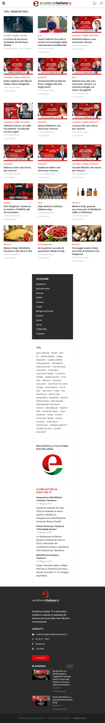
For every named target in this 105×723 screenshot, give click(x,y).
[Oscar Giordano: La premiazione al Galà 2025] (41, 701)
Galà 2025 (46, 380)
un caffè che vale (44, 429)
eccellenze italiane (44, 374)
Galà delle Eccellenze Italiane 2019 (50, 208)
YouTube (39, 648)
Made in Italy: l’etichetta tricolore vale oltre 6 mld (18, 249)
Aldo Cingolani (42, 353)
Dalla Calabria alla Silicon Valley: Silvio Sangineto (18, 82)
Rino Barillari (52, 408)
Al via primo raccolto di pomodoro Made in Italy (51, 249)
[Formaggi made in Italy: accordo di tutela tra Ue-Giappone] (86, 233)
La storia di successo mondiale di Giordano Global (16, 42)
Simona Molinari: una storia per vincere (49, 127)
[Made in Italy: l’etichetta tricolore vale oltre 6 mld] (18, 233)
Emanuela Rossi (52, 377)
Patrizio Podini (42, 401)
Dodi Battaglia (59, 367)
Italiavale (76, 36)
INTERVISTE (42, 77)
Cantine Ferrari (47, 357)
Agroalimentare (45, 245)
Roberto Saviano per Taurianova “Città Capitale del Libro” (50, 527)
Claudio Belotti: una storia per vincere (86, 169)
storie (50, 415)
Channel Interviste (90, 36)
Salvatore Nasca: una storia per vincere (84, 40)
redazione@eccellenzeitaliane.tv (50, 634)
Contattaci (41, 658)
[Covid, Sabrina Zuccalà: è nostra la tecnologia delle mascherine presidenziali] (52, 24)
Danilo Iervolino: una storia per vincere (49, 169)
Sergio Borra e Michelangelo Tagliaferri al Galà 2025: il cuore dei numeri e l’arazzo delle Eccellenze (61, 678)
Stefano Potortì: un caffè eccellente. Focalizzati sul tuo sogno (17, 128)
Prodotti (76, 203)
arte (61, 353)
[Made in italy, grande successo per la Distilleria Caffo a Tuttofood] (86, 191)
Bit (37, 357)
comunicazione (42, 363)
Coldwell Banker (54, 360)
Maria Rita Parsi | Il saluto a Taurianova (47, 556)
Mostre (7, 203)
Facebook (39, 644)
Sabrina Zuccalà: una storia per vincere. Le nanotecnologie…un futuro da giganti (84, 85)
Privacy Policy (80, 718)
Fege (38, 380)
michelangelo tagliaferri (47, 398)
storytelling (42, 425)
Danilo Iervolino (43, 367)
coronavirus (57, 363)
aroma (54, 353)
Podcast (7, 36)
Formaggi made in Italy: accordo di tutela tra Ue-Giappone (86, 251)
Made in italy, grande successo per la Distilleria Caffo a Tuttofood (86, 209)
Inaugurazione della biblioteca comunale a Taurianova (49, 499)
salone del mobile (50, 411)
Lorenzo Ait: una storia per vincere (84, 127)
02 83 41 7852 (41, 639)
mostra (64, 398)
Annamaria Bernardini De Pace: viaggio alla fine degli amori (52, 84)
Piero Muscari (57, 401)
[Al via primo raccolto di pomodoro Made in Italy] (52, 233)
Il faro (56, 391)
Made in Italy (54, 394)
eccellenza (41, 370)
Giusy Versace (51, 387)
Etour (63, 377)
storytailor (52, 422)
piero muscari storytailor (48, 405)
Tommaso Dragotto (58, 425)
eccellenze (53, 370)
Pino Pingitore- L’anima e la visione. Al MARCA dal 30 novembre (17, 209)
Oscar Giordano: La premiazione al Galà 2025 (62, 700)
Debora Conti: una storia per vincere (17, 169)
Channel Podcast (19, 36)
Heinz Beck (47, 391)
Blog (40, 36)
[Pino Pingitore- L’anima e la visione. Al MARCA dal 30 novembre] (18, 191)
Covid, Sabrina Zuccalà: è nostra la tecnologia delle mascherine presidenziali (52, 42)
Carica (52, 265)
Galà (40, 203)
